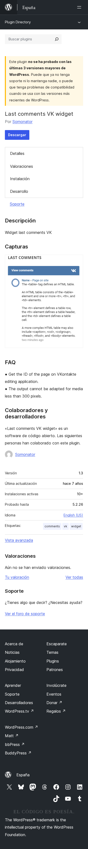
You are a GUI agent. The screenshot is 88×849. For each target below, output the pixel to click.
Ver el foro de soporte (25, 613)
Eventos (53, 694)
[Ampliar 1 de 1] (76, 261)
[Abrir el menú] (80, 7)
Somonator (22, 121)
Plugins (52, 661)
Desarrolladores (19, 702)
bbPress (15, 744)
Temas (52, 652)
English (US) (73, 515)
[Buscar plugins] (57, 39)
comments (52, 526)
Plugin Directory (18, 22)
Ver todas (74, 577)
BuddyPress (18, 753)
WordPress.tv (19, 711)
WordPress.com (21, 727)
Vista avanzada (19, 540)
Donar (54, 702)
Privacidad (14, 669)
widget (76, 526)
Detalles (17, 153)
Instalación (20, 178)
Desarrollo (19, 191)
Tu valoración (17, 577)
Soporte (17, 204)
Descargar (17, 135)
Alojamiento (15, 661)
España (23, 774)
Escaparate (56, 643)
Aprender (13, 685)
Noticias (12, 652)
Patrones (54, 669)
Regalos (56, 711)
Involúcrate (56, 685)
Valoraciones (21, 166)
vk (65, 526)
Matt (12, 735)
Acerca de (14, 643)
